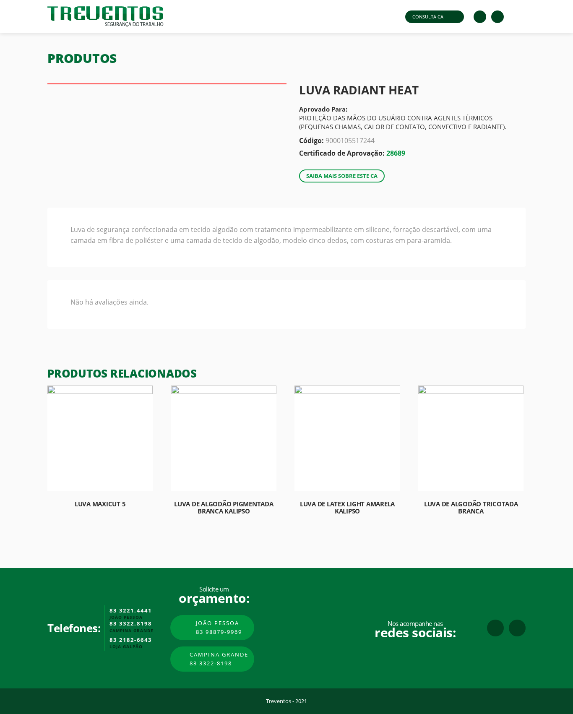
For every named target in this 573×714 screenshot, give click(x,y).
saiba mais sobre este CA (342, 176)
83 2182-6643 (130, 640)
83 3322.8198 (130, 623)
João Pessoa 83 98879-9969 (219, 627)
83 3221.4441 (130, 610)
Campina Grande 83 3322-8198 (219, 659)
